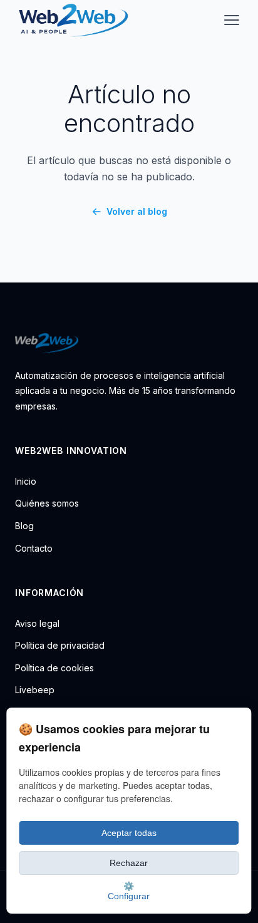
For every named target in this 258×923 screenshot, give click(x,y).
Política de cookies (54, 668)
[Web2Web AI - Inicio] (72, 20)
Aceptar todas (129, 833)
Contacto (34, 548)
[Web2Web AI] (129, 343)
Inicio (25, 481)
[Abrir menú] (231, 20)
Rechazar (129, 863)
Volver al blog (136, 211)
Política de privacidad (60, 645)
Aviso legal (37, 623)
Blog (24, 525)
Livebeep (34, 689)
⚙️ (129, 891)
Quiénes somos (47, 503)
